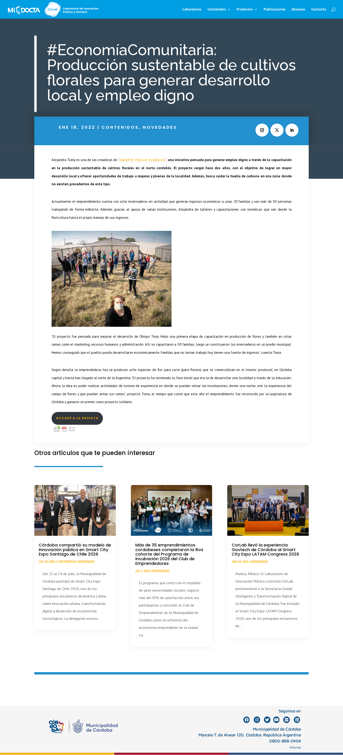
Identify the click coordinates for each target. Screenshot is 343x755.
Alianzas (298, 9)
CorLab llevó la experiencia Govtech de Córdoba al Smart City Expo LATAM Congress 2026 (265, 549)
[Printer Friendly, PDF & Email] (64, 428)
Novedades (160, 127)
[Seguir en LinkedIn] (291, 130)
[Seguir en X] (277, 130)
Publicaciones (275, 9)
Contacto (318, 9)
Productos (245, 9)
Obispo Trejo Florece (142, 160)
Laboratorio (191, 9)
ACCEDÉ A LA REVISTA (77, 418)
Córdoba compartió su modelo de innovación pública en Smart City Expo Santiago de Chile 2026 (75, 549)
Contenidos (120, 127)
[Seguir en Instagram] (262, 130)
